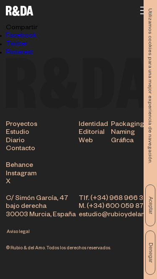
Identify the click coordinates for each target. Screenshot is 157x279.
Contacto (20, 149)
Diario (15, 141)
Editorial (92, 133)
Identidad (93, 125)
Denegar (151, 253)
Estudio (17, 133)
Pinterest (19, 53)
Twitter (17, 45)
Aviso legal (18, 232)
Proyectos (21, 125)
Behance (19, 166)
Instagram (21, 174)
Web (86, 141)
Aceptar (151, 205)
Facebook (21, 36)
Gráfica (122, 141)
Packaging (127, 125)
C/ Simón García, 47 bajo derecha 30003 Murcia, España (41, 207)
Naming (123, 133)
